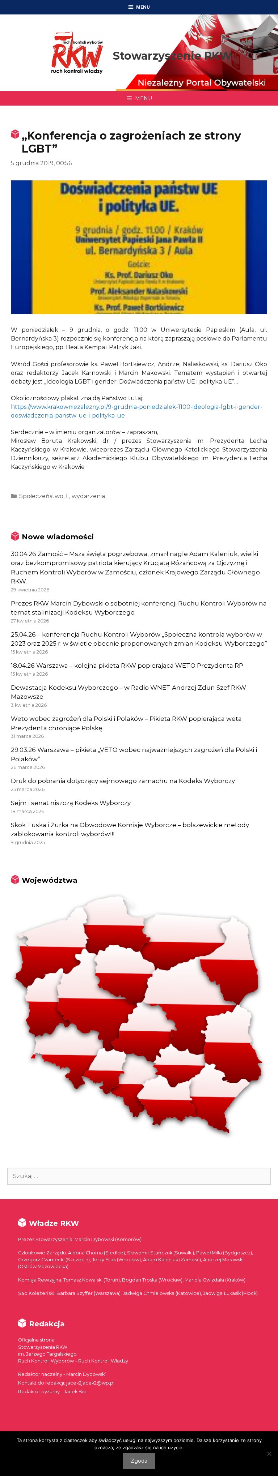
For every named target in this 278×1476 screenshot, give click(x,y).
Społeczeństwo (41, 496)
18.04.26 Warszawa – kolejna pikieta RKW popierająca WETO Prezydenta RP (127, 665)
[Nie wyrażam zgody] (269, 1453)
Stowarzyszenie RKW (172, 56)
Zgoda (139, 1461)
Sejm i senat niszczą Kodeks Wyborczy (71, 803)
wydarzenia (88, 496)
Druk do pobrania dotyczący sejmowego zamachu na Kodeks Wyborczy (123, 780)
